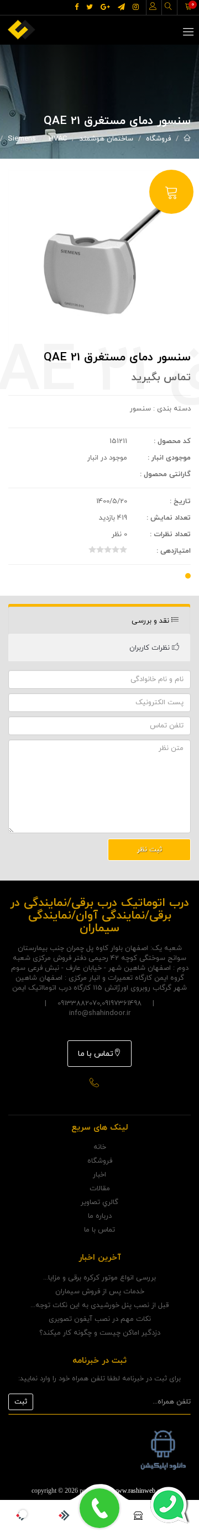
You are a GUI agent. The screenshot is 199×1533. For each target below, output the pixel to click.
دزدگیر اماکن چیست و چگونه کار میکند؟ (99, 1333)
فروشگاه (158, 139)
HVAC (58, 139)
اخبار (99, 1175)
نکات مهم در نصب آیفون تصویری (100, 1319)
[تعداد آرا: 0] (92, 549)
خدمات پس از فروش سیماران (99, 1292)
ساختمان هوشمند (106, 139)
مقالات (100, 1189)
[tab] (99, 621)
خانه (99, 1147)
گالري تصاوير (99, 1202)
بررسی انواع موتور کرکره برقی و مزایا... (99, 1278)
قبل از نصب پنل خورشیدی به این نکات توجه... (99, 1305)
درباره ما (100, 1216)
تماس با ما (95, 1054)
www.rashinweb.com (140, 1490)
